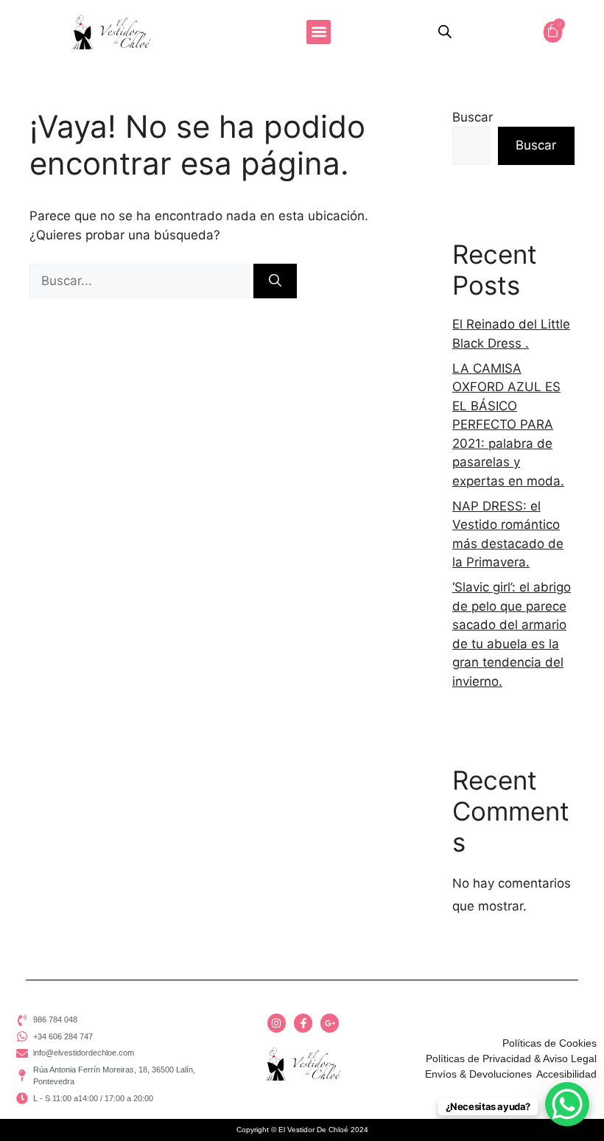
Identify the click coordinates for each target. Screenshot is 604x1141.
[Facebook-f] (303, 1023)
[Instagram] (276, 1023)
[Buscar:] (141, 280)
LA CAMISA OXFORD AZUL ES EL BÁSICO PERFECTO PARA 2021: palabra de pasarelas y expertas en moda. (508, 424)
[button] (318, 32)
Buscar (472, 117)
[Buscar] (275, 281)
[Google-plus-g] (329, 1023)
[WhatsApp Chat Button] (567, 1104)
